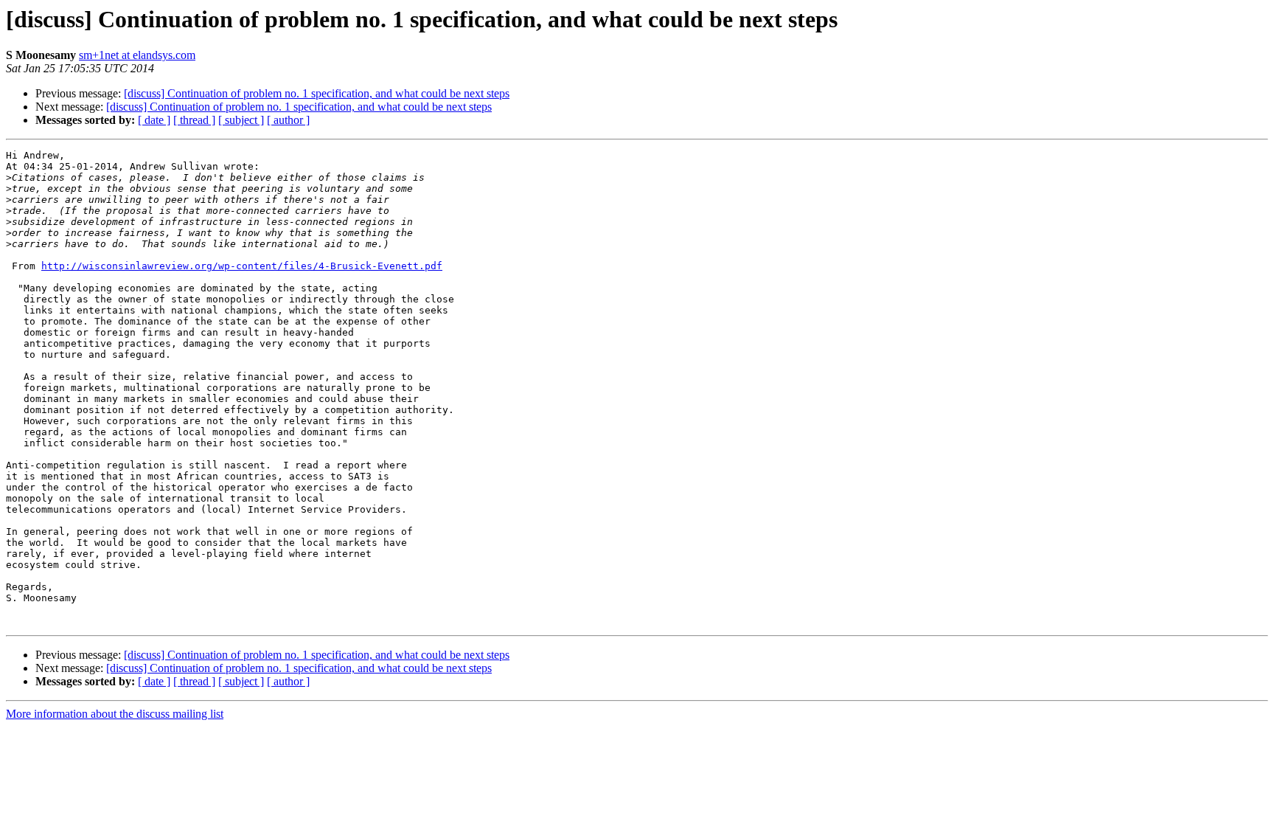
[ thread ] (194, 120)
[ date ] (154, 120)
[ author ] (288, 120)
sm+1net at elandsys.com (137, 55)
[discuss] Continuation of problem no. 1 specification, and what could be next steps (316, 93)
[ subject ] (241, 120)
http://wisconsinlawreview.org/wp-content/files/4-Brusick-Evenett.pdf (241, 265)
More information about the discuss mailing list (114, 713)
